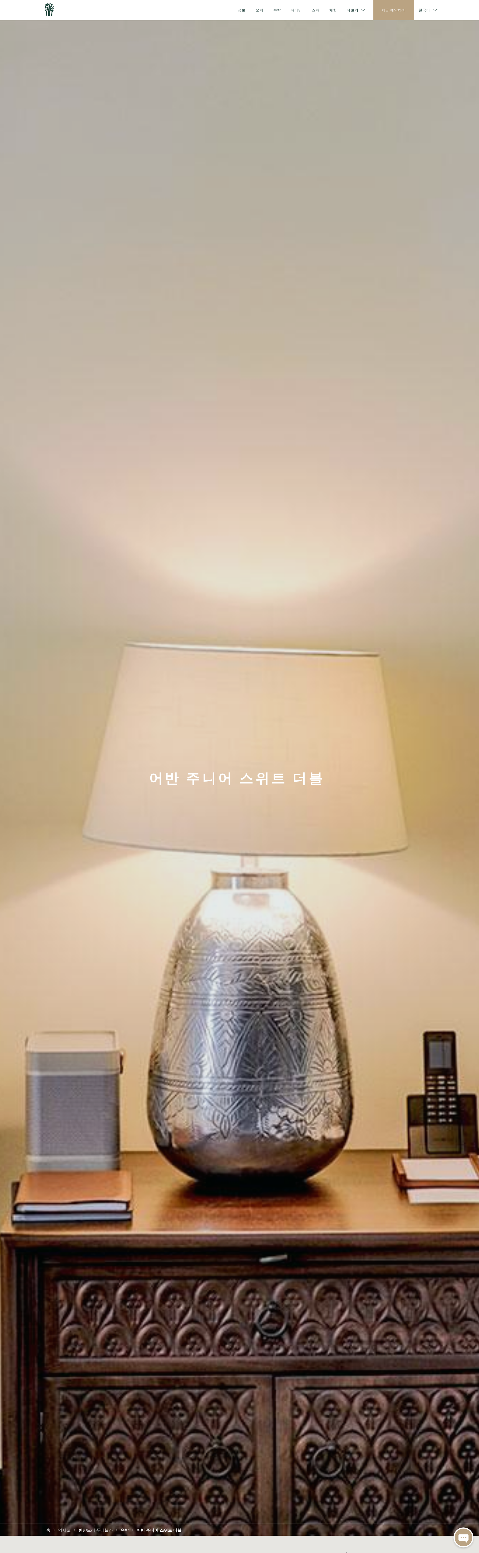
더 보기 (352, 9)
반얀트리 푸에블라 (95, 1529)
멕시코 (64, 1529)
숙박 (125, 1529)
